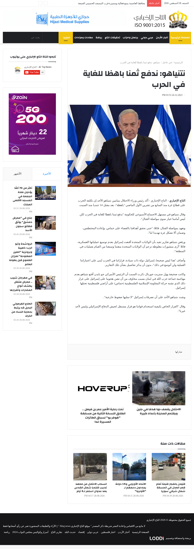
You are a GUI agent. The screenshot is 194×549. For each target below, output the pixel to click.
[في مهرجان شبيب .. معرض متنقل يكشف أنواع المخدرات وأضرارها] (45, 283)
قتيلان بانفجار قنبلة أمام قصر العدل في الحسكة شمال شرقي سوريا (170, 488)
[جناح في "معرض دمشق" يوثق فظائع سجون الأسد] (45, 223)
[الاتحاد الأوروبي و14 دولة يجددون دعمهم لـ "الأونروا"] (129, 466)
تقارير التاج (56, 532)
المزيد (66, 37)
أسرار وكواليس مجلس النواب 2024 (30, 532)
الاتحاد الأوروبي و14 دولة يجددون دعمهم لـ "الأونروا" (130, 488)
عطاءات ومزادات (83, 37)
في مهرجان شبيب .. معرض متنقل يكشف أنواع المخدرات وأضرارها (21, 284)
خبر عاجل (167, 62)
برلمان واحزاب (130, 37)
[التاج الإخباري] (161, 19)
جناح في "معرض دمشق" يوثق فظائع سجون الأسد (22, 224)
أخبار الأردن (162, 37)
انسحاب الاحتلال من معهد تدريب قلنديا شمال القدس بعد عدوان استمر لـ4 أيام (90, 488)
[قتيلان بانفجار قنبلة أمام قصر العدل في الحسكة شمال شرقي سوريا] (168, 466)
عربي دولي (147, 37)
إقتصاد (81, 532)
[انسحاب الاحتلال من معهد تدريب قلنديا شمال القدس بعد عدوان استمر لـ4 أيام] (90, 466)
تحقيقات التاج (112, 37)
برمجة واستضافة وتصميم (178, 538)
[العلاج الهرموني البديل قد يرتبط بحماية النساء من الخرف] (45, 308)
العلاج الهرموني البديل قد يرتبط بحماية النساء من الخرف (21, 310)
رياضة (99, 37)
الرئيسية (178, 62)
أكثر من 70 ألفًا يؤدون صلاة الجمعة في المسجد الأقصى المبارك (22, 196)
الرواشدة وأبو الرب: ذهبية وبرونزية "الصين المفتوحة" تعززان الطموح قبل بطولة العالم (20, 254)
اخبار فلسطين (108, 532)
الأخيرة (47, 173)
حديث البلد (70, 532)
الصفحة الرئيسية (180, 37)
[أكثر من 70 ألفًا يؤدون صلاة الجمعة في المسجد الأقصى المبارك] (45, 193)
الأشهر (17, 173)
